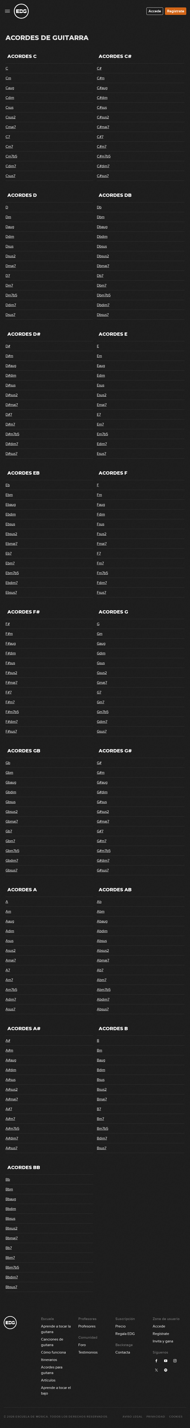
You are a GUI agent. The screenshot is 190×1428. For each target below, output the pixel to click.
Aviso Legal (132, 1416)
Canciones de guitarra (52, 1339)
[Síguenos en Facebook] (156, 1360)
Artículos (48, 1380)
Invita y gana (163, 1341)
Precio (120, 1326)
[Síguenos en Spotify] (165, 1370)
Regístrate (175, 11)
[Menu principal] (7, 11)
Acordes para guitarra (51, 1367)
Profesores (86, 1326)
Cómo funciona (53, 1352)
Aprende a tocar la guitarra (56, 1326)
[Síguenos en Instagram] (175, 1360)
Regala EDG (125, 1333)
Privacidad (155, 1416)
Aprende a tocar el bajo (56, 1388)
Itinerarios (49, 1360)
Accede (155, 11)
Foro (82, 1345)
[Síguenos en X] (156, 1370)
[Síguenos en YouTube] (165, 1360)
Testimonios (88, 1352)
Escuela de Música (32, 1416)
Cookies (176, 1416)
